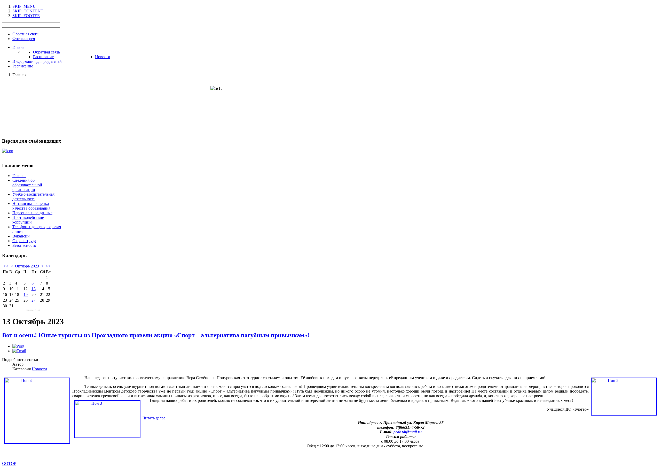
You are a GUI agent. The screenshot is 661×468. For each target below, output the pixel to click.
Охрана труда (24, 241)
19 (25, 294)
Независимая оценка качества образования (31, 205)
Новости (39, 369)
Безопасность (24, 245)
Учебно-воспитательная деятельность (33, 196)
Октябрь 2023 (27, 266)
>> (48, 266)
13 (34, 289)
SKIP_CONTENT (27, 11)
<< (5, 266)
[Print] (18, 346)
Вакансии (21, 236)
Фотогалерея (23, 38)
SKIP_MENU (24, 6)
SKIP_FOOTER (26, 15)
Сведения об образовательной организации (27, 185)
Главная (19, 175)
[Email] (19, 351)
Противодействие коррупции (28, 219)
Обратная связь (25, 34)
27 (34, 300)
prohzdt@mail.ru (408, 432)
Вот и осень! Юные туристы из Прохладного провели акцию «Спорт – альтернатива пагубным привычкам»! (155, 335)
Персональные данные (32, 213)
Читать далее (154, 418)
